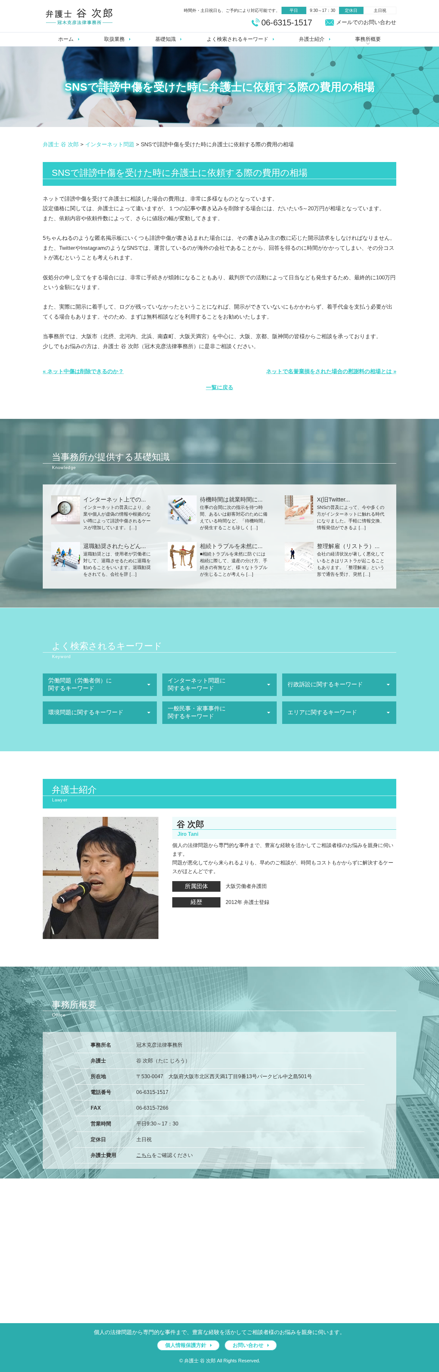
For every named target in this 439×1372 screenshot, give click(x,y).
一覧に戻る (219, 387)
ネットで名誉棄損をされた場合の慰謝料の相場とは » (331, 371)
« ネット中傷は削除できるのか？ (83, 371)
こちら (144, 1155)
